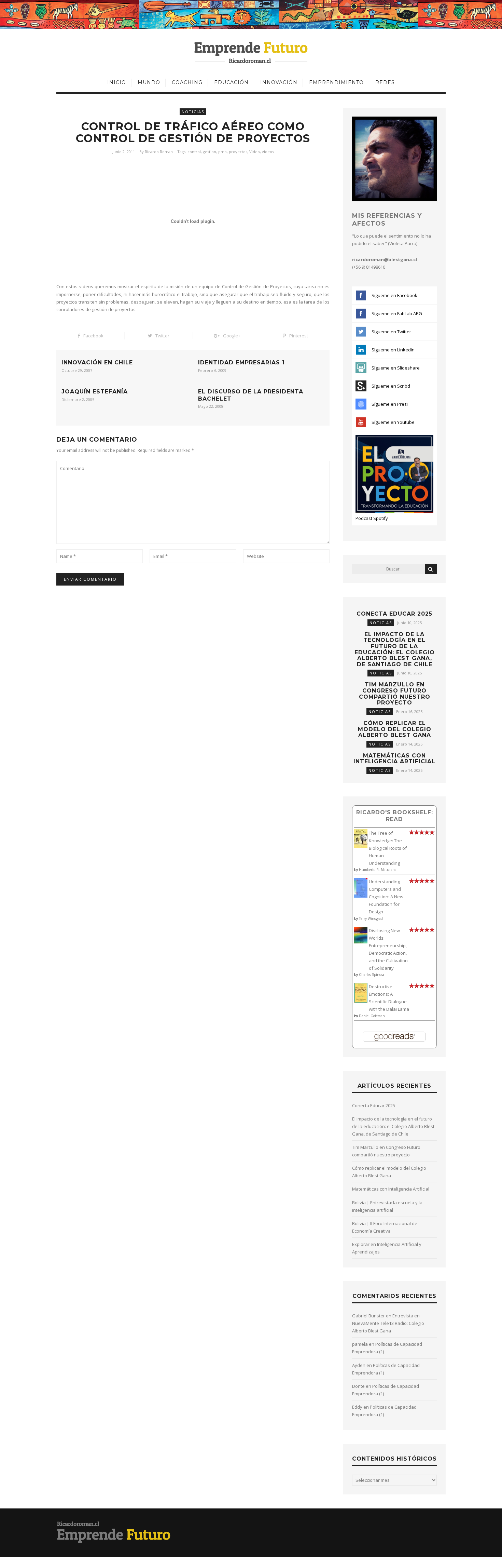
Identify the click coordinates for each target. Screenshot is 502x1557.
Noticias (193, 111)
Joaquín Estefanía (94, 391)
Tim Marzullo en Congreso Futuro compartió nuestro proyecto (394, 693)
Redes (385, 82)
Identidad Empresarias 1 (241, 362)
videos (268, 151)
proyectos (238, 151)
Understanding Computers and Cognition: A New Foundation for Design (386, 896)
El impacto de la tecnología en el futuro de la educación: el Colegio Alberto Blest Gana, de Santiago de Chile (394, 649)
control (194, 151)
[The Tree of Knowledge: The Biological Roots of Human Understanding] (360, 846)
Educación (231, 82)
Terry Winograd (371, 918)
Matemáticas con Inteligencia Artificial (394, 758)
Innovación (278, 82)
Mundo (149, 82)
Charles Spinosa (371, 974)
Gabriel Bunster (368, 1316)
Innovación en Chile (97, 362)
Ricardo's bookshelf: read (394, 815)
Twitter (162, 336)
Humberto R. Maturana (377, 869)
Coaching (187, 82)
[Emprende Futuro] (251, 52)
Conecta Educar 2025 (394, 613)
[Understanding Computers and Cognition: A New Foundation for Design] (360, 896)
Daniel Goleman (372, 1016)
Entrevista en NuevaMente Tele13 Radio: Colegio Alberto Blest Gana (388, 1323)
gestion (209, 151)
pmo (222, 151)
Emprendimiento (336, 82)
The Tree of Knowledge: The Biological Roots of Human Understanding (388, 848)
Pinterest (298, 336)
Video (254, 151)
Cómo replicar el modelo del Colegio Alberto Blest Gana (394, 729)
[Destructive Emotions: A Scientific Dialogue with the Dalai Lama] (360, 1001)
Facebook (93, 336)
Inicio (116, 82)
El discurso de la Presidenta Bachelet (250, 395)
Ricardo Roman (159, 151)
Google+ (231, 336)
